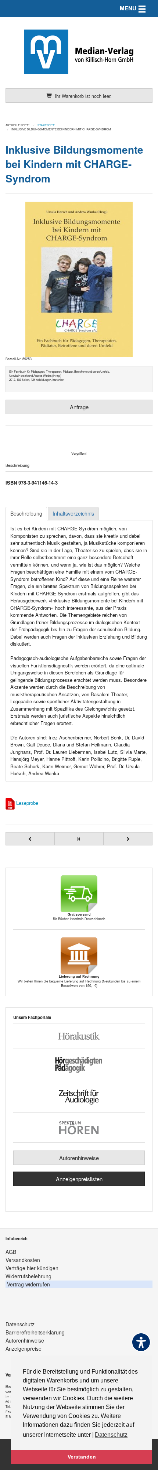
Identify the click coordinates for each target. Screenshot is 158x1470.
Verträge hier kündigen (32, 1268)
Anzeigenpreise (24, 1348)
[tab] (26, 514)
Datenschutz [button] (111, 1435)
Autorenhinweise (79, 1158)
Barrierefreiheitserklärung (35, 1332)
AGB (11, 1251)
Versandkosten (23, 1260)
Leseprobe (27, 802)
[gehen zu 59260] (30, 838)
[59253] (79, 279)
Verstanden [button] (82, 1457)
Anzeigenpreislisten (79, 1179)
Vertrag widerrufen (28, 1284)
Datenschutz (20, 1324)
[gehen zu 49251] (128, 838)
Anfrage (79, 407)
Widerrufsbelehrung (28, 1276)
